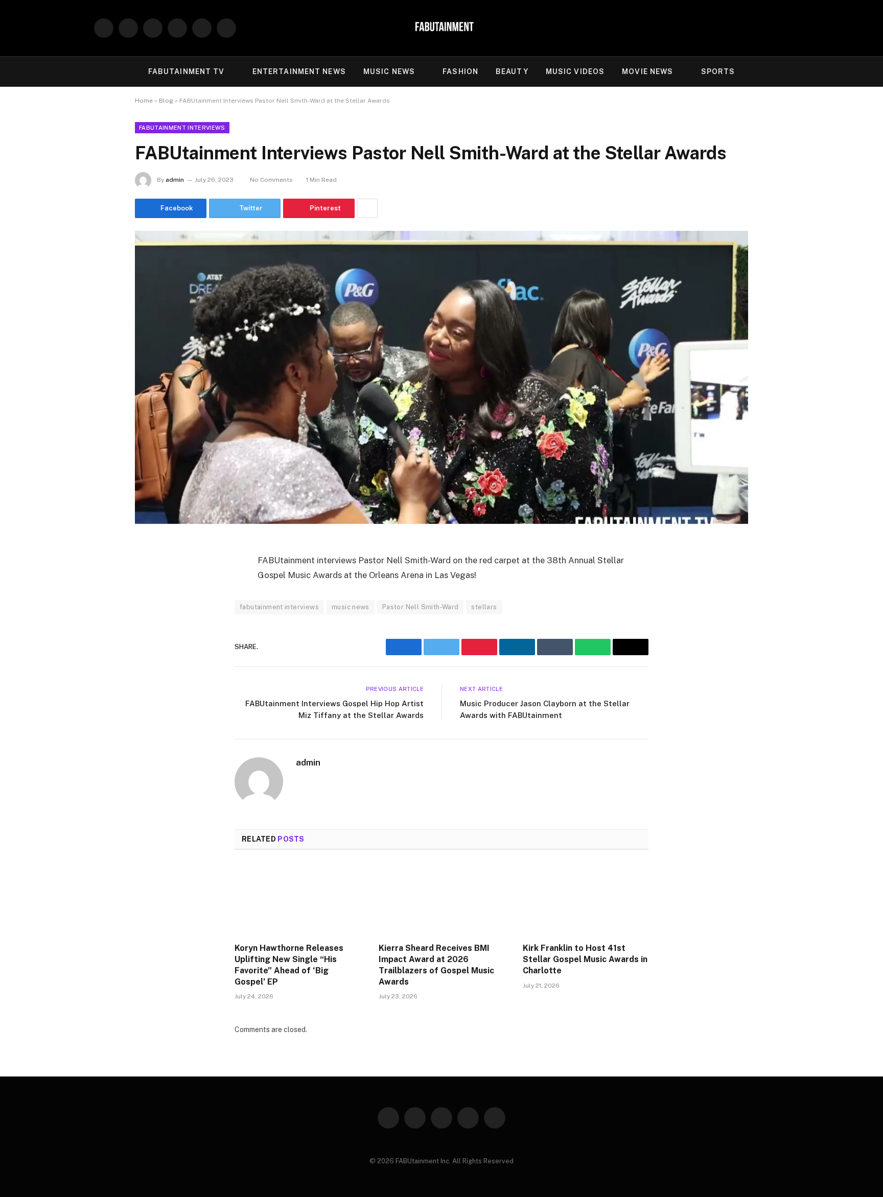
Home (144, 100)
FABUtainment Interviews (182, 128)
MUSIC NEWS (389, 71)
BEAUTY (512, 71)
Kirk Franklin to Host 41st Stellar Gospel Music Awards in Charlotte (585, 959)
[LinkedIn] (153, 626)
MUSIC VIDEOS (575, 71)
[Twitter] (153, 600)
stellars (484, 607)
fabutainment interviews (279, 607)
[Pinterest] (153, 652)
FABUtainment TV (186, 71)
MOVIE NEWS (647, 71)
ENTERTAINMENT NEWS (299, 71)
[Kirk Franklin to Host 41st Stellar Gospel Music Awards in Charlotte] (585, 899)
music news (350, 607)
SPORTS (718, 71)
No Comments (271, 179)
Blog (166, 100)
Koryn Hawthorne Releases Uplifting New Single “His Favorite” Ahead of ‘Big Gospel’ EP (289, 964)
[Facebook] (153, 574)
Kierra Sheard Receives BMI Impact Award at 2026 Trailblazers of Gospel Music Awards (436, 964)
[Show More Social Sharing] (367, 208)
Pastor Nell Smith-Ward (420, 607)
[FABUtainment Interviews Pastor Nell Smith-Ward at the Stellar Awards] (441, 377)
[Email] (153, 678)
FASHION (460, 71)
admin (175, 179)
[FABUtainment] (441, 28)
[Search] (785, 28)
